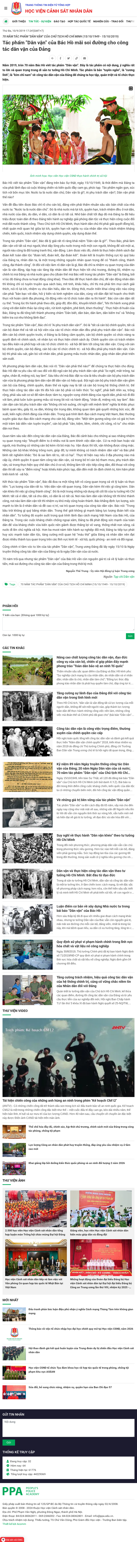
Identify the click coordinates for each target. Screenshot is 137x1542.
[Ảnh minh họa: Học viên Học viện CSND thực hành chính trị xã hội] (68, 128)
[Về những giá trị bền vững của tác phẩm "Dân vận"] (28, 813)
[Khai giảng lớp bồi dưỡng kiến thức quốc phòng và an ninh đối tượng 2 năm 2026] (14, 1168)
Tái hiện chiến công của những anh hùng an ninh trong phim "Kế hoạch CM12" (60, 1100)
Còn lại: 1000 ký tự (14, 635)
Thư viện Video (15, 1011)
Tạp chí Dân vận (123, 576)
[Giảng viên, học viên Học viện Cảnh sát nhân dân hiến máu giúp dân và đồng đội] (101, 1208)
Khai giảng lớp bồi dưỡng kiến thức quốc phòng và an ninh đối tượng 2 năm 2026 (77, 1163)
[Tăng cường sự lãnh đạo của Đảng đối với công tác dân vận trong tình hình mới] (28, 706)
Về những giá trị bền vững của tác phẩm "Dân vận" (93, 800)
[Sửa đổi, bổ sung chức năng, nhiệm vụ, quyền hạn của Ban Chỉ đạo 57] (14, 1392)
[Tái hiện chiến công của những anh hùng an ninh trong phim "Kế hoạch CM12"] (68, 1057)
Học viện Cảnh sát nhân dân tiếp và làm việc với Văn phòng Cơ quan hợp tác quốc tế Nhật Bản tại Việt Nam (34, 1283)
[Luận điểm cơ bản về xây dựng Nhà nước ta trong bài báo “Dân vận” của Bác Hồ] (28, 919)
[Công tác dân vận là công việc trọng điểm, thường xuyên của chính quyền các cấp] (28, 741)
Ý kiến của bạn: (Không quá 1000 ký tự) (26, 615)
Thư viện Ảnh (14, 1180)
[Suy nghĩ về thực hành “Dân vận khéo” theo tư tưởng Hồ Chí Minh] (28, 848)
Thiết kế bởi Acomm (14, 1524)
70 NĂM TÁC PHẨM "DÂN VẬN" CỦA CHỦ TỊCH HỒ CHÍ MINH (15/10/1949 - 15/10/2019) (73, 584)
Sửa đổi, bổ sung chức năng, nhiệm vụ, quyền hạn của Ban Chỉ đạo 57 (70, 1387)
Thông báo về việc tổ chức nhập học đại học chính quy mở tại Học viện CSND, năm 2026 (81, 1328)
